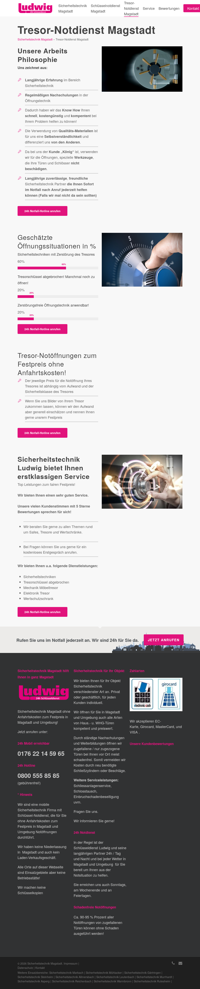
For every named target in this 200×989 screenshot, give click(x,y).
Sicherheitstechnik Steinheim (35, 977)
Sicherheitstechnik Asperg (34, 981)
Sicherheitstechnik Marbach (66, 973)
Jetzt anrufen (163, 640)
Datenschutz (25, 968)
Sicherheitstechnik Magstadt (35, 39)
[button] (42, 211)
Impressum (71, 963)
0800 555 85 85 (38, 775)
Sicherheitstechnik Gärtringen (142, 973)
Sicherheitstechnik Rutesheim (152, 981)
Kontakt (40, 968)
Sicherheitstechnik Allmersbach (74, 977)
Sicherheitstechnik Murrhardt (154, 977)
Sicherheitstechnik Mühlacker (104, 973)
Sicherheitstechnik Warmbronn (112, 981)
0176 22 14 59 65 (41, 753)
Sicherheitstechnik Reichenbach (71, 981)
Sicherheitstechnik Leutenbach (115, 977)
